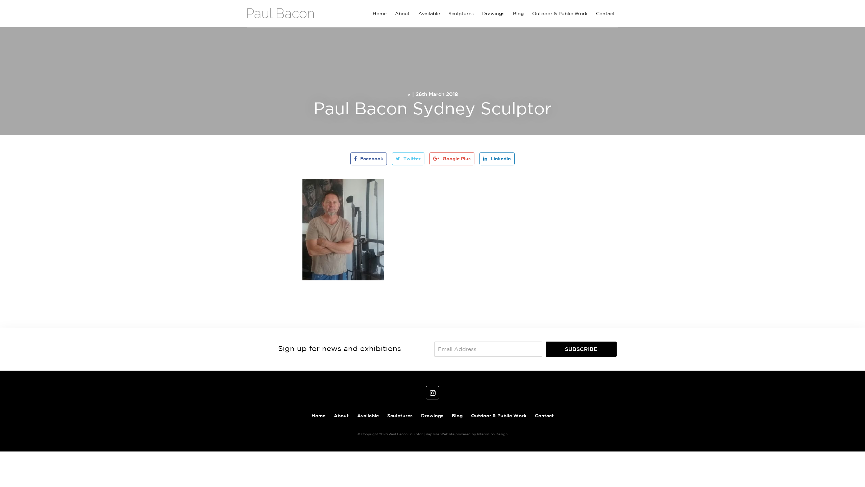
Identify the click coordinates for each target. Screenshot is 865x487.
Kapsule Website (440, 434)
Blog (518, 13)
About (402, 13)
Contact (605, 13)
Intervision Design (492, 434)
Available (429, 13)
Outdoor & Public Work (560, 13)
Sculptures (461, 13)
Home (380, 13)
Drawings (493, 13)
